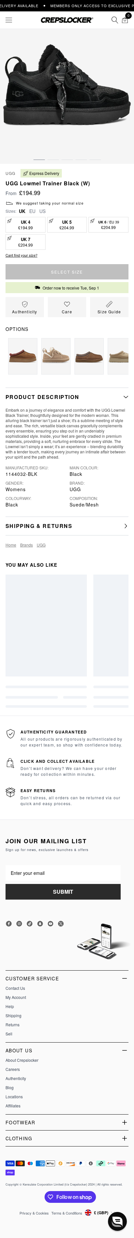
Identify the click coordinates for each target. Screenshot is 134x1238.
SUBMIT (63, 891)
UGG (11, 173)
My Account (16, 997)
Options (17, 329)
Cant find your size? (21, 255)
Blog (10, 1087)
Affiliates (13, 1106)
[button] (39, 153)
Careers (13, 1069)
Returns (13, 1025)
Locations (14, 1097)
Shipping (13, 1015)
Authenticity (16, 1078)
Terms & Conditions (66, 1213)
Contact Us (15, 988)
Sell (9, 1034)
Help (10, 1006)
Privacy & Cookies (34, 1213)
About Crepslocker (22, 1060)
